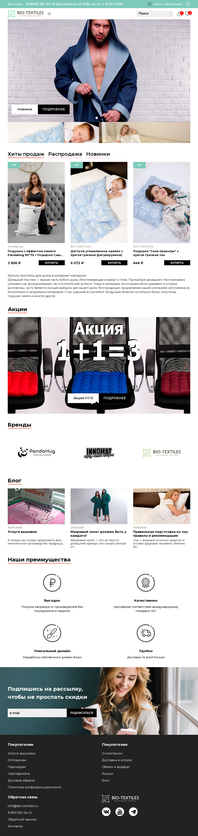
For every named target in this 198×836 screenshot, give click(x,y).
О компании (112, 753)
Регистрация (173, 4)
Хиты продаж (26, 154)
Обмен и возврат (116, 767)
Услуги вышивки (22, 753)
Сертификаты (19, 774)
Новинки (98, 154)
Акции (17, 309)
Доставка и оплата (117, 760)
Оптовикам (17, 760)
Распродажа (65, 154)
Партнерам (17, 767)
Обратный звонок (22, 819)
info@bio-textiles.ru (23, 806)
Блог (15, 480)
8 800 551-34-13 (20, 813)
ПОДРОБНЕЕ (54, 109)
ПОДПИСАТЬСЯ (81, 712)
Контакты (15, 826)
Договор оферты (21, 780)
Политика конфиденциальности (34, 787)
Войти (158, 4)
